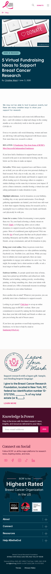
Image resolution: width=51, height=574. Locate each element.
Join (44, 429)
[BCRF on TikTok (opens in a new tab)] (26, 461)
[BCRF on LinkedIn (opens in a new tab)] (33, 461)
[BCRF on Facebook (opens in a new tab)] (12, 461)
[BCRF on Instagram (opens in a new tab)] (19, 461)
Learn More (10, 403)
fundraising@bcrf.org (11, 330)
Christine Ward (11, 81)
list (11, 234)
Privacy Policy (30, 568)
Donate (40, 5)
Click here (24, 304)
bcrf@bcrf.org (11, 563)
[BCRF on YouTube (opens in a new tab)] (5, 461)
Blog (6, 12)
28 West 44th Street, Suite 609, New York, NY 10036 (25, 557)
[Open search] (33, 5)
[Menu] (48, 5)
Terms (18, 568)
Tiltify (11, 224)
